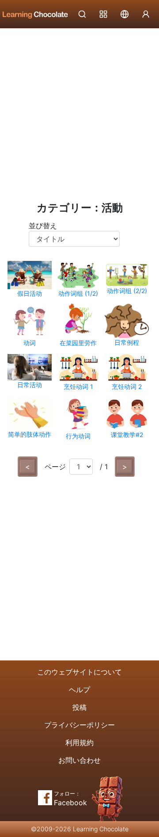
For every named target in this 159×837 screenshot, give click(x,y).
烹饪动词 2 (127, 386)
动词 (29, 343)
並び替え (43, 225)
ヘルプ (79, 689)
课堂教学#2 (127, 434)
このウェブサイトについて (79, 671)
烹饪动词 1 (78, 386)
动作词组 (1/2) (78, 293)
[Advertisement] (79, 112)
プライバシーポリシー (79, 724)
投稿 (79, 707)
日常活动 (29, 384)
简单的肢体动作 (29, 434)
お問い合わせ (79, 760)
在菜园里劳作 (78, 343)
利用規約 (79, 742)
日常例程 (126, 342)
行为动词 (78, 436)
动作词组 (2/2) (127, 290)
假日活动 (29, 293)
